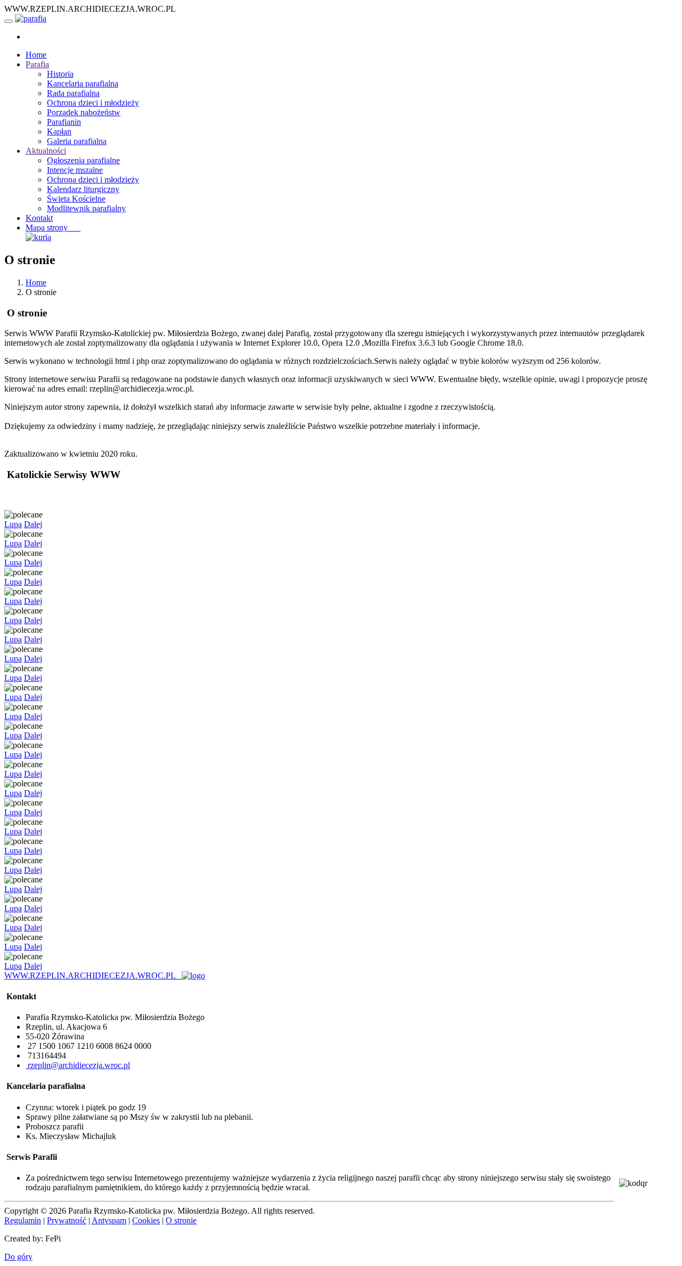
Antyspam (109, 1220)
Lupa (13, 524)
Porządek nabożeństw (83, 112)
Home (36, 54)
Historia (60, 73)
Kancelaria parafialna (82, 83)
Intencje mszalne (75, 169)
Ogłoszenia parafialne (83, 160)
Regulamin (22, 1220)
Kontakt (39, 217)
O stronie (181, 1220)
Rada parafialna (73, 93)
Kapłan (59, 131)
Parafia (37, 64)
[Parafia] (30, 18)
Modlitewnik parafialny (86, 208)
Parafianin (64, 121)
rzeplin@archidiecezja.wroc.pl (78, 1065)
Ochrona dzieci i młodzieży (93, 102)
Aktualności (46, 150)
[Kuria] (38, 237)
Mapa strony (53, 227)
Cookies (146, 1220)
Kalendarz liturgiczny (83, 189)
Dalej (33, 524)
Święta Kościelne (76, 198)
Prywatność (66, 1220)
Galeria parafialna (77, 141)
